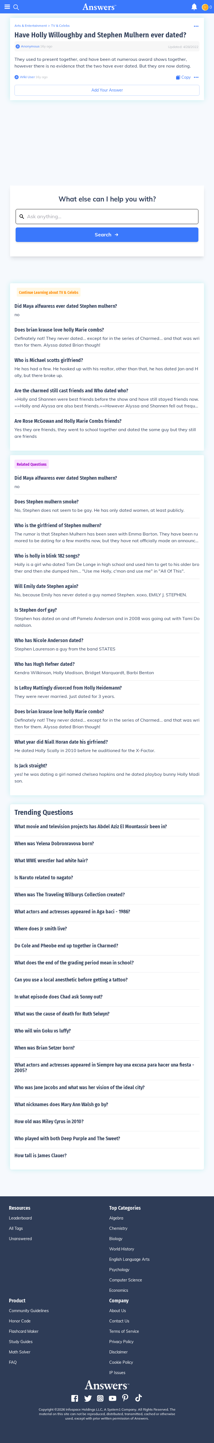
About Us (117, 1310)
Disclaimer (118, 1352)
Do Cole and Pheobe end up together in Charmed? (66, 946)
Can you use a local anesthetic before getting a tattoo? (71, 980)
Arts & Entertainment (30, 25)
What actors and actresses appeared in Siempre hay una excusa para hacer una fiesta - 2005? (104, 1068)
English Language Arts (129, 1259)
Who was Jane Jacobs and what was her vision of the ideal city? (79, 1087)
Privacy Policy (121, 1341)
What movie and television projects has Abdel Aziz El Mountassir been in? (90, 826)
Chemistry (118, 1228)
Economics (118, 1290)
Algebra (116, 1218)
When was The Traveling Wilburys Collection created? (69, 895)
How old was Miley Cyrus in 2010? (49, 1121)
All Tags (16, 1228)
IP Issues (117, 1372)
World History (121, 1249)
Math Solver (19, 1352)
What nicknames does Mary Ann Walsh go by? (61, 1104)
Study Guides (21, 1341)
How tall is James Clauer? (40, 1156)
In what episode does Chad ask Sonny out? (58, 997)
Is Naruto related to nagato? (43, 878)
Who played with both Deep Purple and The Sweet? (67, 1138)
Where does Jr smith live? (40, 929)
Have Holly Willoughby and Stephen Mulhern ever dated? (100, 35)
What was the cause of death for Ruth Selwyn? (62, 1014)
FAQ (13, 1362)
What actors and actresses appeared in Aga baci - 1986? (72, 912)
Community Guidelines (29, 1310)
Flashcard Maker (23, 1331)
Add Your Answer (107, 90)
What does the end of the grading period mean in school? (74, 963)
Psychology (119, 1269)
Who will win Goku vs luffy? (42, 1031)
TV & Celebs (60, 25)
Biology (115, 1238)
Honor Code (20, 1321)
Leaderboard (20, 1218)
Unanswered (20, 1238)
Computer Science (125, 1280)
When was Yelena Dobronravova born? (54, 844)
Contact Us (119, 1321)
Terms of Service (124, 1331)
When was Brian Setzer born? (44, 1048)
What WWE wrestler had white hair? (51, 861)
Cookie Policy (121, 1362)
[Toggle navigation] (7, 7)
